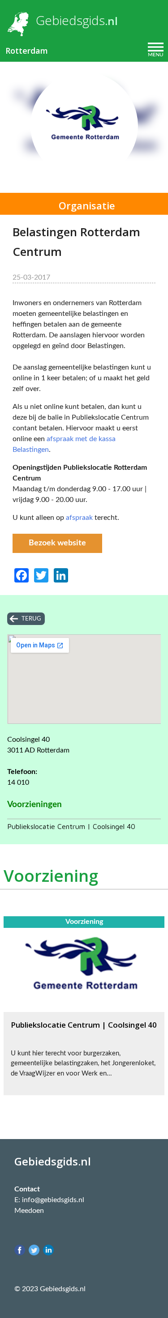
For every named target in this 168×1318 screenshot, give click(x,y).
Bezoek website (57, 543)
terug (31, 618)
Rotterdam (26, 50)
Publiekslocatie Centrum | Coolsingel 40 (71, 826)
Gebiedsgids (70, 20)
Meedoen (29, 1210)
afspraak (79, 517)
